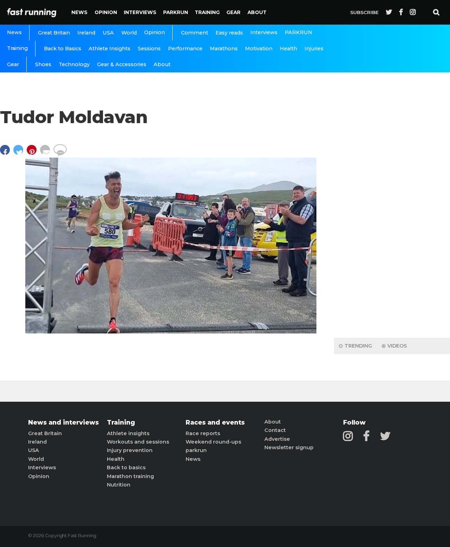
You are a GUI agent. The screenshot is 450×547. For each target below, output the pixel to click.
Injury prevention (130, 450)
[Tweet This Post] (20, 153)
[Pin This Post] (33, 153)
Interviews (140, 12)
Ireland (86, 33)
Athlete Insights (109, 48)
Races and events (215, 422)
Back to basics (126, 467)
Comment (194, 33)
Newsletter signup (289, 447)
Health (288, 48)
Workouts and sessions (138, 441)
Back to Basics (62, 48)
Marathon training (130, 476)
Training (207, 12)
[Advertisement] (392, 221)
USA (108, 33)
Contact (275, 430)
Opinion (106, 12)
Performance (185, 48)
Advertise (277, 439)
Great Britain (54, 33)
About (257, 12)
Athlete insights (128, 433)
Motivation (258, 48)
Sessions (149, 48)
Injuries (313, 48)
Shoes (43, 64)
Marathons (224, 48)
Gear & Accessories (121, 64)
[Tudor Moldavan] (170, 331)
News (79, 12)
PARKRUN (175, 12)
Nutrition (118, 484)
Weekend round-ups (213, 441)
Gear (233, 12)
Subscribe (364, 12)
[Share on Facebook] (6, 153)
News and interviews (63, 422)
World (129, 33)
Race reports (203, 433)
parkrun (196, 450)
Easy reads (229, 33)
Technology (74, 64)
